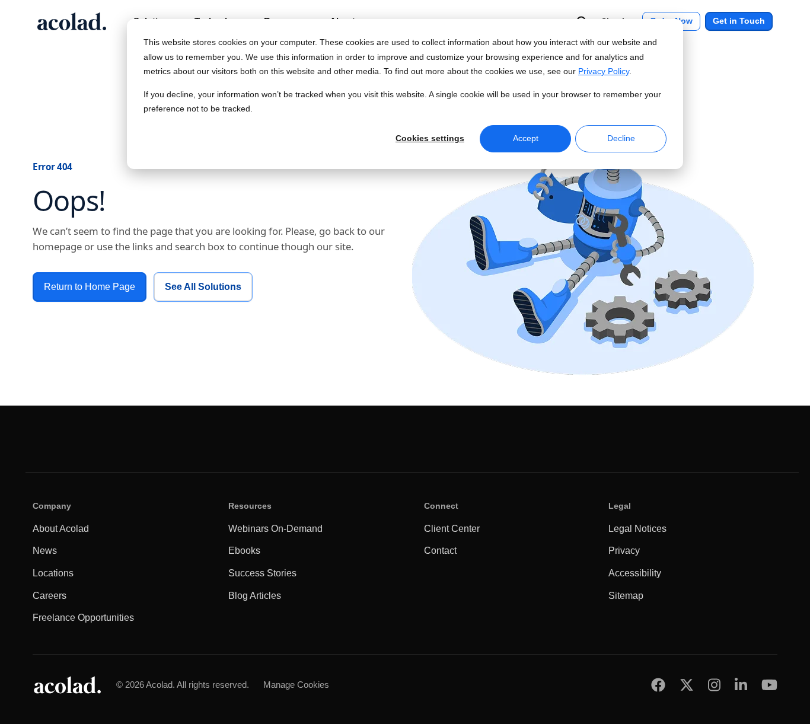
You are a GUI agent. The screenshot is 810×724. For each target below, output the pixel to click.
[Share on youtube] (769, 684)
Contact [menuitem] (440, 551)
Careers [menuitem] (49, 596)
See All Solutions (203, 286)
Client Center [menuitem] (452, 529)
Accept (525, 138)
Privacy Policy (603, 71)
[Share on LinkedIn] (741, 684)
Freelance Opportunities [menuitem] (83, 618)
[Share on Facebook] (658, 684)
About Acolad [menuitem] (61, 529)
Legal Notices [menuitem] (637, 529)
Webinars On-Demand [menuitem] (275, 529)
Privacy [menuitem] (624, 551)
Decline (621, 138)
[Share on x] (687, 684)
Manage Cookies (296, 685)
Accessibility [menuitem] (634, 573)
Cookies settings (430, 138)
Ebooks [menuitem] (244, 551)
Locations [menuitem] (53, 573)
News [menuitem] (45, 551)
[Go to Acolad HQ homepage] (71, 21)
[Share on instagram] (714, 684)
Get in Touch (739, 21)
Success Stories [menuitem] (262, 573)
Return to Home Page (89, 286)
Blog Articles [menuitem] (254, 596)
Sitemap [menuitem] (625, 596)
